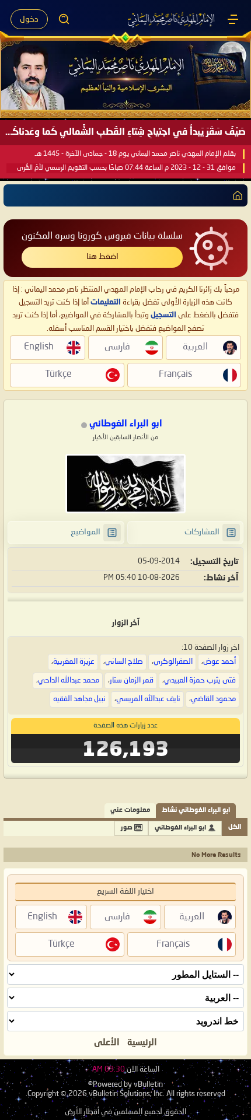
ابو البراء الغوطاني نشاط (196, 810)
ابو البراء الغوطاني (180, 828)
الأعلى (107, 1043)
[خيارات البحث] (64, 19)
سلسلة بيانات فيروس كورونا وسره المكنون (102, 236)
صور (127, 828)
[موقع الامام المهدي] (172, 19)
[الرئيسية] (233, 19)
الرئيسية (142, 1043)
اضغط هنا (102, 257)
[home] (235, 195)
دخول (29, 19)
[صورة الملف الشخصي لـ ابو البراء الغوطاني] (125, 483)
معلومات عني (130, 810)
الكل (234, 827)
